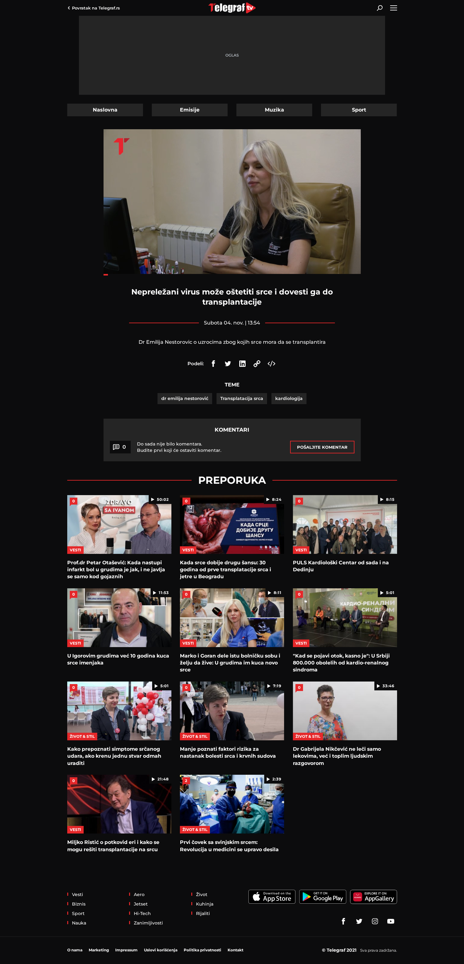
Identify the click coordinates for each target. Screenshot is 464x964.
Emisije (189, 110)
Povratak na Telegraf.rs (96, 7)
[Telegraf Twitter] (359, 921)
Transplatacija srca (241, 398)
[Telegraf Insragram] (375, 921)
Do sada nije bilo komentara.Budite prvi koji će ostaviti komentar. (179, 447)
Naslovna (105, 110)
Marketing (99, 950)
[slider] (232, 275)
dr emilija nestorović (184, 398)
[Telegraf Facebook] (343, 921)
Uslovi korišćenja (160, 950)
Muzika (274, 110)
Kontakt (235, 950)
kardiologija (289, 398)
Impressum (126, 950)
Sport (359, 110)
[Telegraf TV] (390, 921)
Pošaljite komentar (322, 447)
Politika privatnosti (202, 950)
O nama (74, 950)
